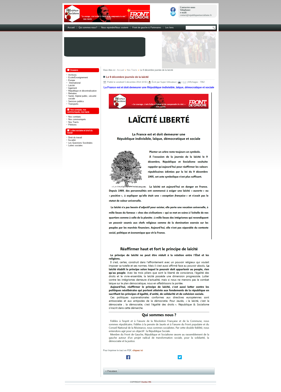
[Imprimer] (179, 82)
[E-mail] (184, 82)
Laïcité (71, 85)
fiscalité (72, 140)
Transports (73, 104)
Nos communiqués (77, 119)
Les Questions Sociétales (80, 143)
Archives (72, 75)
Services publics (76, 101)
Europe (71, 80)
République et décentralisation (82, 91)
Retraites (72, 93)
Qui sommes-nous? (88, 27)
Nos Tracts (73, 122)
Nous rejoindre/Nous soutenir (114, 27)
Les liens (169, 27)
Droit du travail (75, 137)
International (74, 83)
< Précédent (111, 371)
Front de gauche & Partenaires (146, 27)
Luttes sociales (75, 145)
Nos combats (74, 117)
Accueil (71, 27)
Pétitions (72, 124)
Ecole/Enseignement (78, 77)
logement (72, 88)
